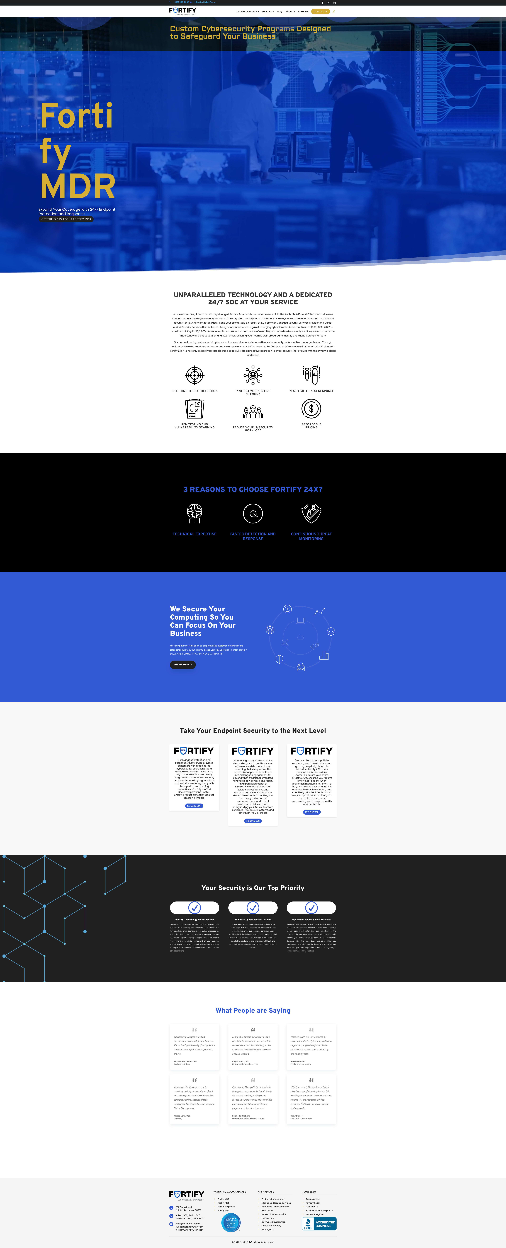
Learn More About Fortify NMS (64, 219)
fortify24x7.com (191, 1223)
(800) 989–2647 (191, 1215)
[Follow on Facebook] (322, 3)
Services (267, 11)
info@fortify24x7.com (204, 2)
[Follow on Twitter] (328, 3)
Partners (303, 11)
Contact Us (320, 11)
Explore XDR (312, 812)
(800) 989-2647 (181, 2)
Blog (280, 11)
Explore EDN (253, 820)
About (289, 11)
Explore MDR (194, 805)
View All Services (183, 665)
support (180, 1226)
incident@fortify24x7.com (189, 1229)
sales (178, 1223)
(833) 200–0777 (195, 1218)
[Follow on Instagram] (334, 3)
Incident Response (248, 11)
